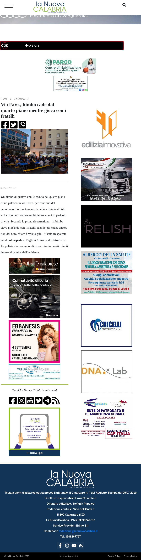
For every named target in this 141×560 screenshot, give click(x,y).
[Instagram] (67, 546)
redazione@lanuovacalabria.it (78, 531)
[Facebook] (60, 546)
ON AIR (33, 45)
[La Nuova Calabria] (50, 6)
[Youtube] (73, 546)
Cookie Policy (114, 556)
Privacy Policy (130, 556)
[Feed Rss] (80, 546)
